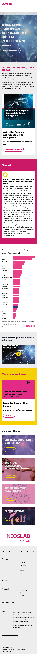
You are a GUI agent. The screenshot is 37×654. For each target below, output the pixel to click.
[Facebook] (3, 551)
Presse (22, 570)
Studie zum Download (10, 50)
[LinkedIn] (27, 551)
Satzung (22, 568)
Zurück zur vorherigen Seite (10, 14)
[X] (9, 551)
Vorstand (22, 562)
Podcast (22, 592)
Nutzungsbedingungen (22, 649)
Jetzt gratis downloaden (12, 149)
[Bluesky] (33, 551)
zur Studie (8, 415)
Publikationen (23, 590)
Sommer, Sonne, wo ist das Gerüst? (22, 612)
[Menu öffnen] (33, 4)
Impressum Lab (7, 651)
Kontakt (4, 649)
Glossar (22, 595)
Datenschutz (11, 649)
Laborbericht (23, 565)
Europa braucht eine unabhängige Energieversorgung (22, 626)
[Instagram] (15, 551)
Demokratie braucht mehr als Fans (22, 615)
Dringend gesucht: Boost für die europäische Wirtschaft (21, 622)
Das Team (22, 560)
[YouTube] (21, 551)
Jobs (21, 573)
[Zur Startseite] (7, 4)
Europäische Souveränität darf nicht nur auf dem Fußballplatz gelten (24, 618)
